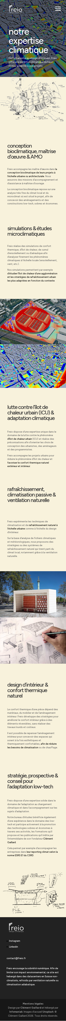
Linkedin (13, 946)
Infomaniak (16, 1011)
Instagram (14, 941)
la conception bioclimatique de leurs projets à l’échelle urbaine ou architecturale (32, 173)
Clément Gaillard (30, 1007)
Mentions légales (33, 1003)
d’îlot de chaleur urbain (19, 439)
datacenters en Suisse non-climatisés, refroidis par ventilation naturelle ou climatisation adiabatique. (32, 980)
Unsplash (48, 1011)
